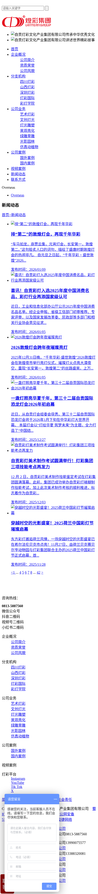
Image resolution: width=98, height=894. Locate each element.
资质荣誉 (27, 65)
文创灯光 (27, 120)
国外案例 (27, 158)
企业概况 (18, 54)
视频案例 (18, 169)
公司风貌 (27, 71)
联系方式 (18, 179)
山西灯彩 (27, 87)
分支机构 (18, 76)
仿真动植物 (29, 147)
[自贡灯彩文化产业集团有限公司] (27, 27)
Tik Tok (16, 787)
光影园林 (27, 141)
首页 (14, 49)
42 (38, 572)
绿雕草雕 (27, 136)
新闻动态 (18, 174)
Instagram (18, 778)
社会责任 (64, 800)
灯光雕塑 (27, 125)
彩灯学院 (27, 103)
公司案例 (18, 152)
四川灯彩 (27, 82)
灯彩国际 (27, 98)
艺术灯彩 (27, 114)
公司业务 (18, 109)
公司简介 (27, 60)
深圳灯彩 (27, 92)
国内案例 (27, 163)
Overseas (17, 195)
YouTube (17, 783)
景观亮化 (27, 131)
